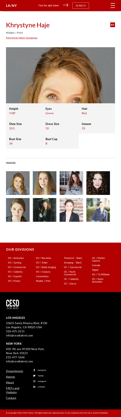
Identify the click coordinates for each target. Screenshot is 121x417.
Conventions (42, 276)
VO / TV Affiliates (101, 274)
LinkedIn (41, 387)
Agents (10, 377)
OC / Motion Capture (98, 259)
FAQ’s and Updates (12, 390)
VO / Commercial (17, 267)
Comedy (96, 265)
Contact (11, 398)
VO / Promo (14, 280)
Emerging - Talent (72, 262)
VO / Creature (43, 271)
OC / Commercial (73, 267)
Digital (95, 269)
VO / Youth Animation (97, 280)
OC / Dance (70, 283)
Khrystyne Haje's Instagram (21, 37)
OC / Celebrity (71, 279)
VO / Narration (43, 258)
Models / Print (43, 280)
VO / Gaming (14, 262)
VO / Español (14, 276)
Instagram (42, 381)
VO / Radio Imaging (46, 267)
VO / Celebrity (15, 271)
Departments (14, 371)
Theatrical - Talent (73, 258)
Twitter (41, 376)
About (10, 382)
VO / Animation (16, 258)
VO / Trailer (42, 262)
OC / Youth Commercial (70, 273)
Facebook (42, 370)
